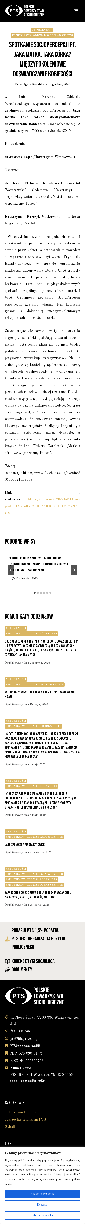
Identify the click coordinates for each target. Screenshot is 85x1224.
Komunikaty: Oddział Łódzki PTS (31, 633)
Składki (11, 1127)
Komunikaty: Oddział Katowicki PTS (34, 837)
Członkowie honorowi (21, 1112)
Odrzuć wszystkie (42, 1215)
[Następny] (74, 570)
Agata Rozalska (33, 84)
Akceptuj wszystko (42, 1194)
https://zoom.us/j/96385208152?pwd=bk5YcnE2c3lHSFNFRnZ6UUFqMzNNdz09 (42, 506)
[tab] (35, 593)
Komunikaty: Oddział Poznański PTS (34, 885)
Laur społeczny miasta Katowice (25, 845)
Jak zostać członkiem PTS (25, 1119)
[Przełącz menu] (76, 11)
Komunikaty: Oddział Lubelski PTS (33, 726)
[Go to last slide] (11, 570)
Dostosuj (42, 1204)
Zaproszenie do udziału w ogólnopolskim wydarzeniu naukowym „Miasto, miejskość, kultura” (38, 895)
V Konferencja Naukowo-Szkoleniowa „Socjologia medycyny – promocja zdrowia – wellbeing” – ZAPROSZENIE (39, 564)
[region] (42, 1185)
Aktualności (42, 30)
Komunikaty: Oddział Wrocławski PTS (42, 35)
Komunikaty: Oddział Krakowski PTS (35, 684)
